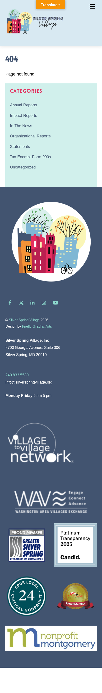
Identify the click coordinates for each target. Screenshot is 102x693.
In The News (21, 126)
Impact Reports (23, 115)
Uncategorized (23, 167)
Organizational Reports (30, 136)
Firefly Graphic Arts (37, 326)
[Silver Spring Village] (35, 36)
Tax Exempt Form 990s (30, 157)
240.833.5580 (17, 375)
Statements (20, 146)
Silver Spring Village (24, 320)
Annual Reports (23, 105)
